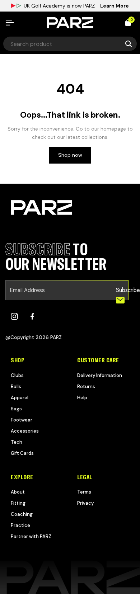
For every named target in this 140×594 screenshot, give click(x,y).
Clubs (17, 375)
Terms (84, 492)
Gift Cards (22, 453)
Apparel (19, 398)
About (18, 492)
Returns (86, 386)
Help (82, 398)
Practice (20, 525)
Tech (16, 442)
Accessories (25, 431)
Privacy (85, 503)
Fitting (18, 503)
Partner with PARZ (31, 536)
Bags (16, 409)
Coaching (22, 514)
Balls (16, 386)
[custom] (14, 316)
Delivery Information (99, 375)
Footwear (21, 420)
